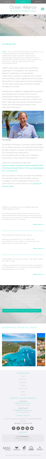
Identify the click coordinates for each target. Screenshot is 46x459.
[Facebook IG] (18, 428)
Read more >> (39, 224)
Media (23, 391)
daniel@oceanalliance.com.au (23, 410)
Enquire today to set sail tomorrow (21, 310)
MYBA (4, 52)
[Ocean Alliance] (23, 8)
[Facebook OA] (13, 428)
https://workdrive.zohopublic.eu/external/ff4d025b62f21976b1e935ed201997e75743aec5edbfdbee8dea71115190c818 (23, 168)
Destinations (23, 379)
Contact (23, 395)
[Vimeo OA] (27, 428)
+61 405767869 (23, 440)
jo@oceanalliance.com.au (23, 403)
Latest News (23, 416)
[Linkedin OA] (22, 428)
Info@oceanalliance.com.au (23, 438)
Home (23, 376)
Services (23, 385)
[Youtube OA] (32, 428)
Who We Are (23, 388)
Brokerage (23, 382)
